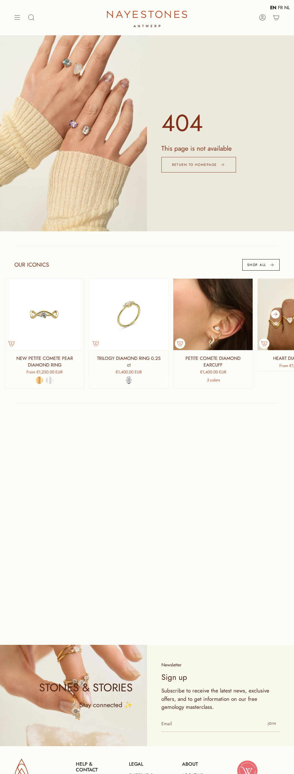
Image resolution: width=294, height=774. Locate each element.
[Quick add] (11, 343)
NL (287, 7)
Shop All (256, 264)
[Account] (262, 17)
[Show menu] (17, 17)
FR (280, 7)
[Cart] (276, 17)
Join (272, 723)
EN (273, 7)
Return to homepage (194, 164)
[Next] (275, 314)
